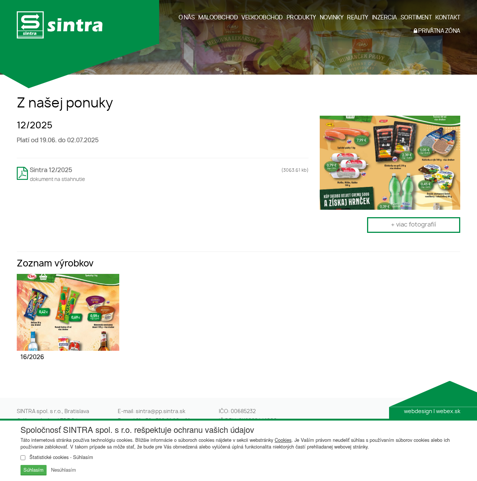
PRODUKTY (301, 18)
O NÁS (187, 18)
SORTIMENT (416, 18)
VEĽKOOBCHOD (262, 18)
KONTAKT (447, 18)
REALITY (357, 18)
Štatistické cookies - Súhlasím (60, 457)
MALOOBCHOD (218, 18)
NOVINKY (332, 18)
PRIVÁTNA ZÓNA (438, 31)
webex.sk (448, 411)
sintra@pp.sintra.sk (160, 411)
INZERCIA (384, 18)
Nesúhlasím (63, 469)
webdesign (418, 411)
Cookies (283, 439)
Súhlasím (33, 469)
